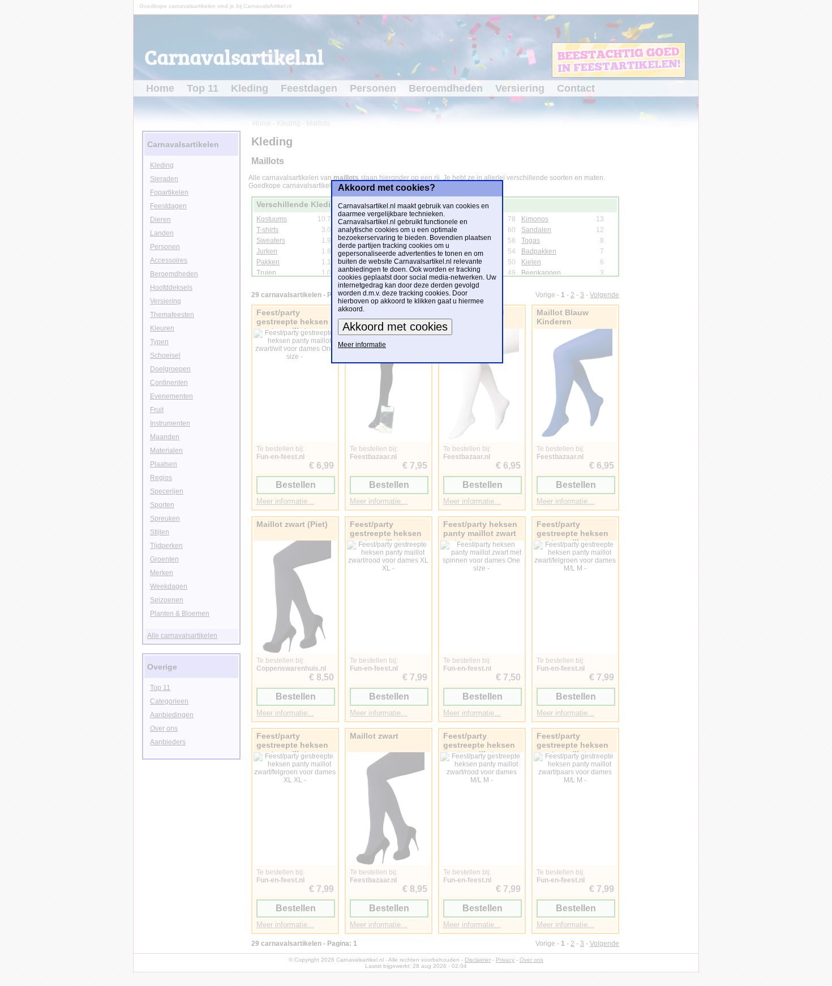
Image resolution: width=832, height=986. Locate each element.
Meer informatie (362, 345)
